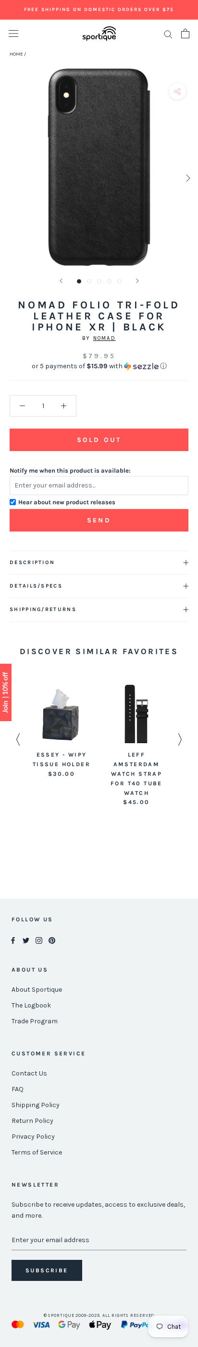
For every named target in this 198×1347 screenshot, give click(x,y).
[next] (187, 178)
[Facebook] (13, 939)
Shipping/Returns (43, 609)
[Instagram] (39, 939)
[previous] (11, 178)
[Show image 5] (119, 281)
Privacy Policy (33, 1136)
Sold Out (99, 440)
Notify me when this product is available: (70, 470)
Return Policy (32, 1121)
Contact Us (29, 1073)
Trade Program (35, 1021)
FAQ (18, 1089)
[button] (99, 366)
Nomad (104, 338)
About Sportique (37, 989)
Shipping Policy (36, 1105)
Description (32, 562)
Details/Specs (36, 586)
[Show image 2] (89, 281)
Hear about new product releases (66, 502)
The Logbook (31, 1005)
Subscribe (46, 1270)
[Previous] (61, 281)
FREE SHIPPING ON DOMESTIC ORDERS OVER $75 (99, 9)
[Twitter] (26, 939)
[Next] (137, 281)
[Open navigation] (13, 33)
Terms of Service (37, 1152)
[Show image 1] (79, 281)
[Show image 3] (99, 281)
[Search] (168, 34)
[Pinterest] (52, 939)
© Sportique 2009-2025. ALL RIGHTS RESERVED (99, 1315)
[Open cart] (185, 33)
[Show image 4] (109, 281)
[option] (61, 731)
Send (99, 520)
